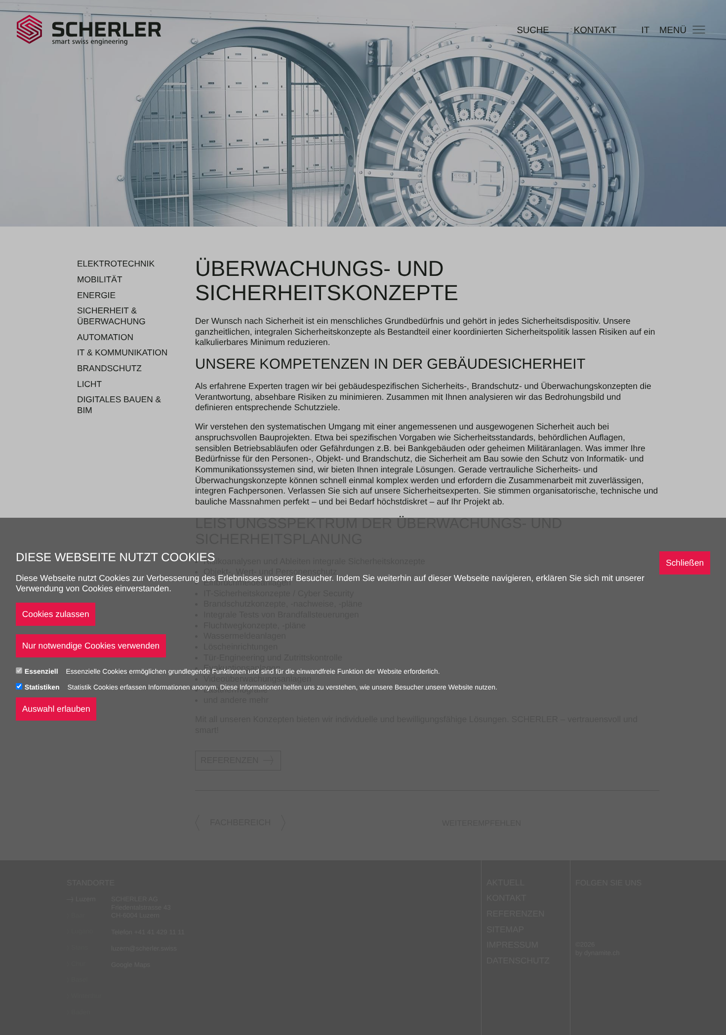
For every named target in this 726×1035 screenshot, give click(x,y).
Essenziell (42, 671)
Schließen (685, 562)
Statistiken (43, 687)
